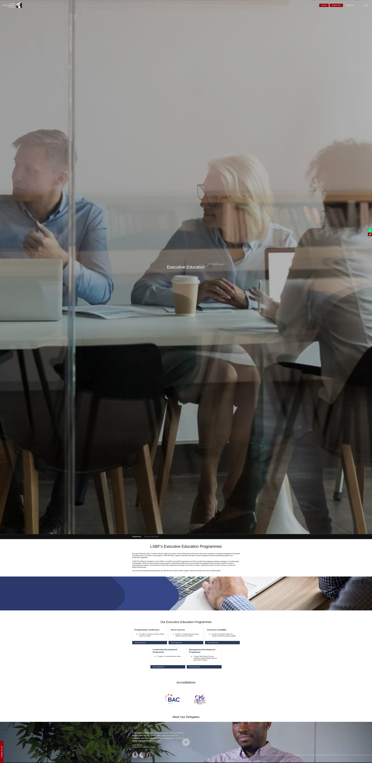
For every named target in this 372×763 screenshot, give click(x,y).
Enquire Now (336, 5)
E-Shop (324, 5)
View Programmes (140, 642)
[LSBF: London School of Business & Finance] (12, 5)
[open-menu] (366, 5)
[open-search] (359, 5)
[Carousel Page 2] (142, 755)
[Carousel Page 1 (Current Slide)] (135, 755)
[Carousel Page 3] (149, 755)
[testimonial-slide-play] (186, 742)
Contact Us (349, 5)
